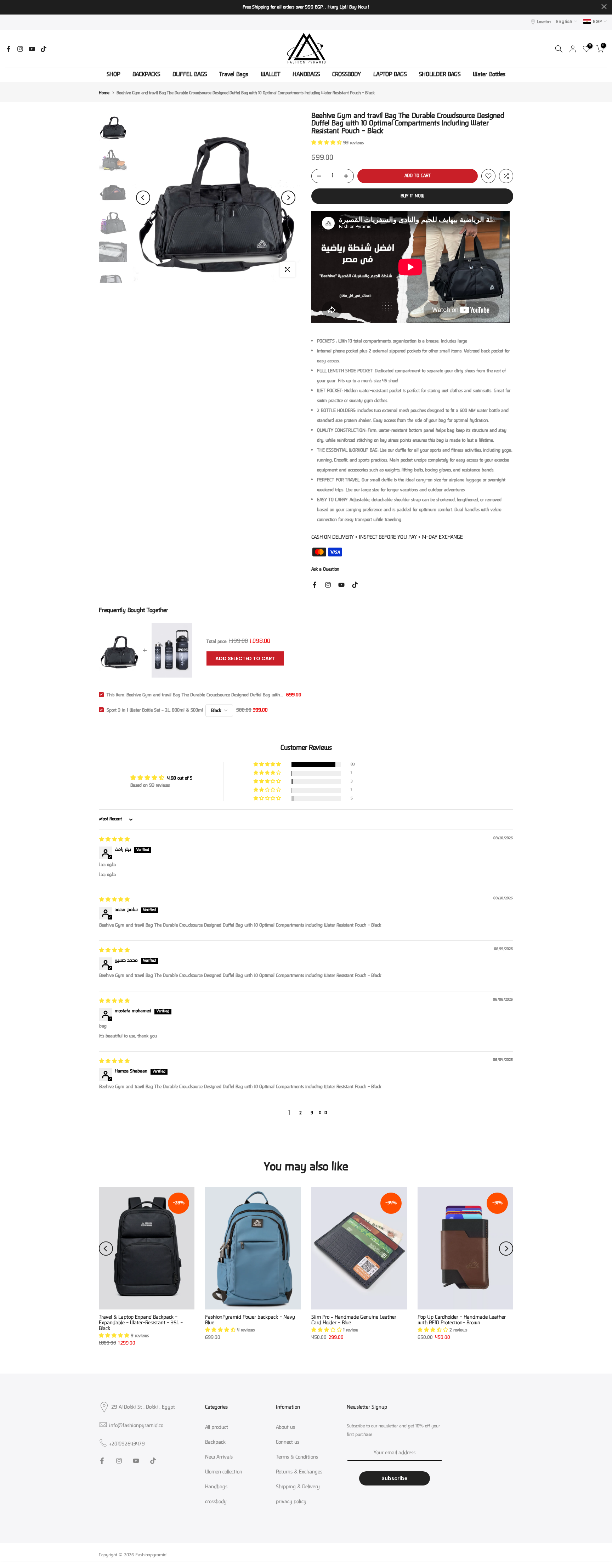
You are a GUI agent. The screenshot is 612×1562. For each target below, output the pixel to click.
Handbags (216, 1487)
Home (104, 93)
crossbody (216, 1502)
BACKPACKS (146, 75)
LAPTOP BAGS (390, 75)
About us (285, 1428)
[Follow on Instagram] (20, 49)
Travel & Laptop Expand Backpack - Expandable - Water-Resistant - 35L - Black (141, 1323)
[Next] (288, 198)
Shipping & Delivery (298, 1487)
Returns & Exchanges (299, 1472)
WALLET (270, 75)
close (8, 6)
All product (216, 1428)
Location (544, 22)
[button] (327, 143)
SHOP (113, 75)
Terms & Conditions (297, 1457)
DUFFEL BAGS (189, 75)
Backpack (215, 1443)
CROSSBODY (346, 75)
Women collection (223, 1472)
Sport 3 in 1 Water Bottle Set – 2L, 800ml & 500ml (155, 710)
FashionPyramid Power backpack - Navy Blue (250, 1320)
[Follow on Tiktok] (43, 49)
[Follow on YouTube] (32, 49)
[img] (114, 840)
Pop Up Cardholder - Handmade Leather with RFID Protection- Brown (462, 1320)
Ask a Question (325, 569)
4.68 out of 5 (179, 778)
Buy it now (412, 196)
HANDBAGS (306, 75)
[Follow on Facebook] (8, 49)
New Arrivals (219, 1457)
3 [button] (312, 1113)
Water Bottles (489, 75)
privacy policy (291, 1502)
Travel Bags (233, 75)
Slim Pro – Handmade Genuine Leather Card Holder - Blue (353, 1320)
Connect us (287, 1443)
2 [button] (300, 1113)
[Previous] (143, 198)
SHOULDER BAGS (439, 75)
